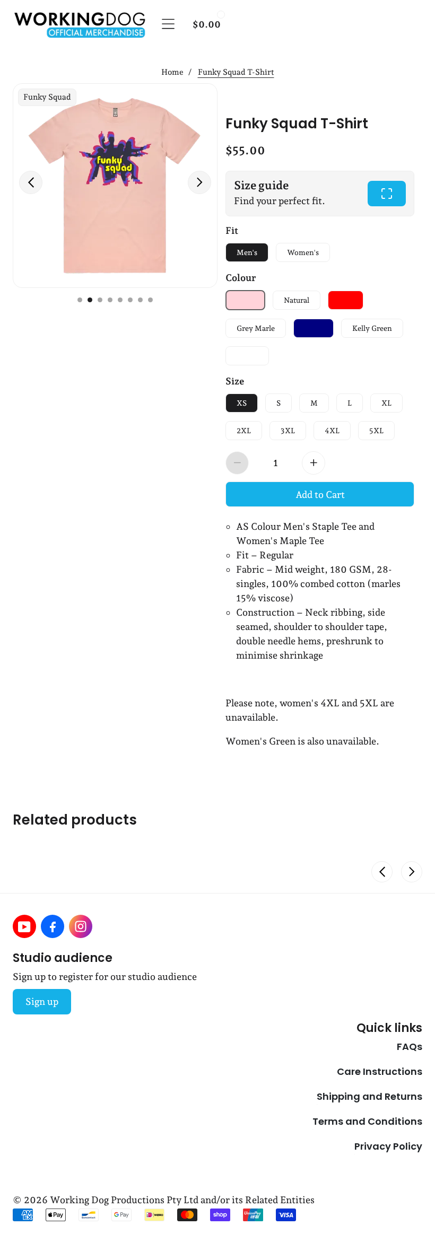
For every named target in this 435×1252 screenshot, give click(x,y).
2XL (244, 430)
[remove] (237, 463)
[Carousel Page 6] (130, 299)
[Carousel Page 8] (150, 299)
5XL (376, 430)
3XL (288, 430)
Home (172, 72)
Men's (247, 252)
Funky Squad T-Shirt (296, 122)
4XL (332, 430)
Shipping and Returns (369, 1096)
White (247, 356)
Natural (296, 300)
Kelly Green (372, 328)
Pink (245, 300)
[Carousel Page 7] (140, 299)
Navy (313, 328)
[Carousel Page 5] (120, 299)
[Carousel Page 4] (110, 299)
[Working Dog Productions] (79, 24)
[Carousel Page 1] (79, 299)
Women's (303, 252)
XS (242, 403)
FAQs (409, 1046)
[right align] (199, 182)
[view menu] (168, 24)
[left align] (30, 182)
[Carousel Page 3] (100, 299)
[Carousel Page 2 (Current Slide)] (90, 299)
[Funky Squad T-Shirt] (115, 185)
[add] (313, 463)
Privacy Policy (388, 1146)
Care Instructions (379, 1071)
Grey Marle (256, 328)
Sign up (41, 1001)
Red (345, 300)
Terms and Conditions (367, 1121)
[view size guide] (387, 193)
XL (386, 403)
